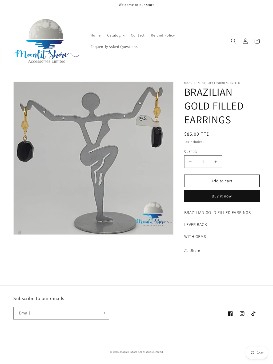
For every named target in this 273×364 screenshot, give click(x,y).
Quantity (191, 151)
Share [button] (195, 250)
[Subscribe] (103, 313)
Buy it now (222, 196)
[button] (116, 35)
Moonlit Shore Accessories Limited (141, 352)
